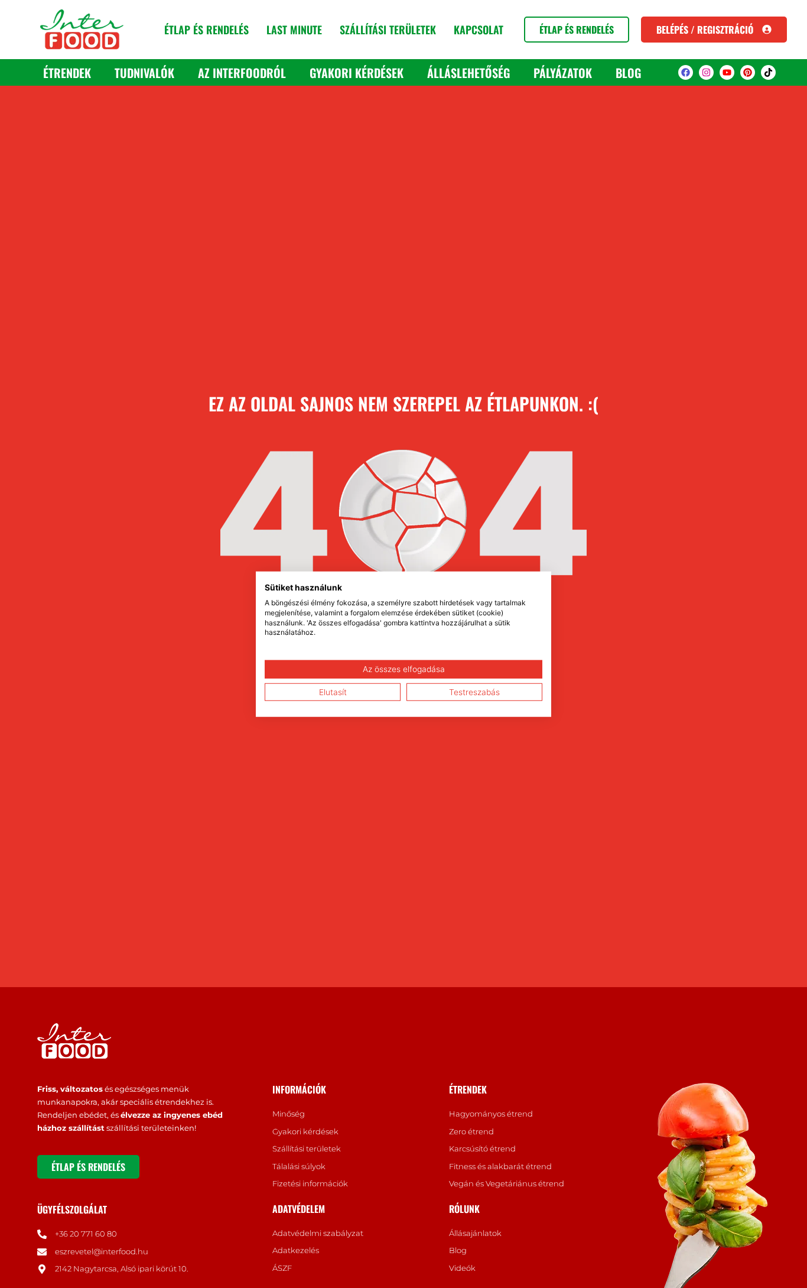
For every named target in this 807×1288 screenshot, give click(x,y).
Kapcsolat (478, 29)
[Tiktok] (768, 72)
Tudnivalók (144, 73)
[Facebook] (685, 72)
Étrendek (67, 73)
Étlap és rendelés (206, 29)
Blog (628, 73)
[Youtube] (727, 72)
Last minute (294, 29)
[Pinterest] (747, 72)
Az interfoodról (242, 73)
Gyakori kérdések (356, 73)
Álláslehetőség (468, 73)
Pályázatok (562, 73)
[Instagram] (706, 72)
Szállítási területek (388, 29)
